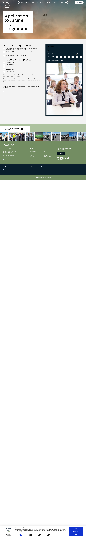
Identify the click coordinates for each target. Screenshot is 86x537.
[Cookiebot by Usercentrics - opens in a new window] (8, 535)
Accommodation (47, 153)
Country (73, 52)
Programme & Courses (24, 2)
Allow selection (75, 531)
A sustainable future (33, 152)
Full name (57, 52)
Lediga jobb (32, 156)
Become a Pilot (40, 2)
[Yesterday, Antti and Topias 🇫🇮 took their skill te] (65, 136)
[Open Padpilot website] (24, 170)
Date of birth (77, 52)
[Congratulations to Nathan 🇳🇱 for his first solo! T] (21, 136)
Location (48, 2)
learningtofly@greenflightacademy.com (10, 155)
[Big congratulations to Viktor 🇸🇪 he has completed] (82, 136)
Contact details (50, 46)
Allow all (75, 528)
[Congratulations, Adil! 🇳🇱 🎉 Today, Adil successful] (73, 136)
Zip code (65, 52)
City (68, 52)
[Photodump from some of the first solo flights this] (56, 136)
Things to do (32, 155)
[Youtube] (64, 158)
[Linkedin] (61, 158)
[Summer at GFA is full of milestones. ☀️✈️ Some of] (13, 136)
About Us (55, 2)
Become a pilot (32, 150)
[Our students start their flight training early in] (4, 136)
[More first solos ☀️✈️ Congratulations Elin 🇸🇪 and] (47, 136)
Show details (54, 534)
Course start (49, 47)
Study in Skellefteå (33, 153)
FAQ (7, 87)
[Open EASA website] (16, 160)
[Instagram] (58, 158)
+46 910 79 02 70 (6, 157)
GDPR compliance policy (48, 156)
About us (45, 155)
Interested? (79, 2)
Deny (76, 534)
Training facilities (33, 151)
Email (81, 52)
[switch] (30, 535)
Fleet (33, 2)
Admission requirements (52, 49)
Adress (61, 52)
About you (48, 50)
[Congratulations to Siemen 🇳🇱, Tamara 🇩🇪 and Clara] (30, 136)
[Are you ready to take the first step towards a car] (39, 136)
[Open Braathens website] (11, 170)
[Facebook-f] (68, 158)
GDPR (62, 60)
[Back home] (6, 4)
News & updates (47, 152)
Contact (62, 2)
